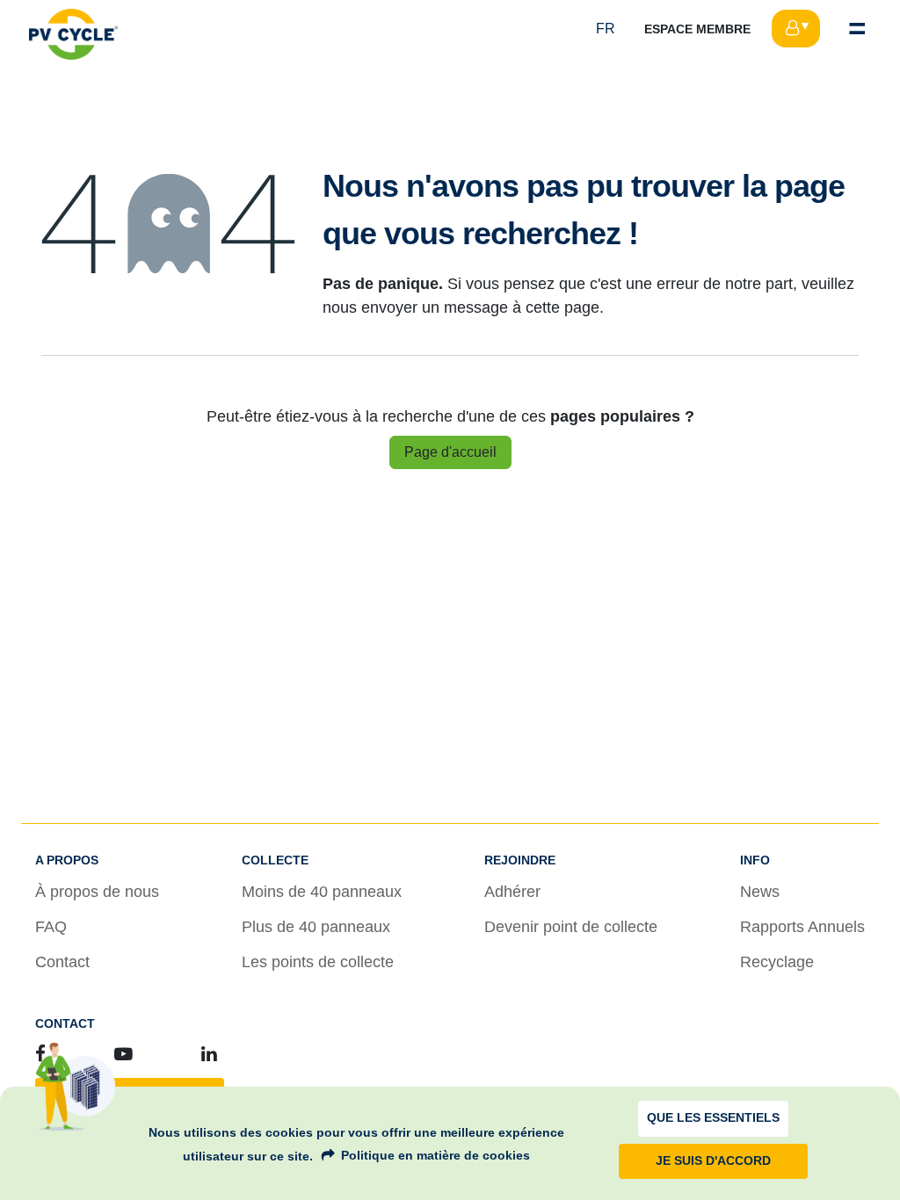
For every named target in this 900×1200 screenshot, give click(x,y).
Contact (62, 962)
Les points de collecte (318, 962)
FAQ (51, 927)
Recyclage (777, 962)
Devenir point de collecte (570, 927)
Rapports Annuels (802, 927)
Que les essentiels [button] (713, 1117)
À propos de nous (97, 891)
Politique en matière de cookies (435, 1155)
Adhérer (512, 891)
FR (605, 28)
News (760, 891)
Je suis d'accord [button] (713, 1160)
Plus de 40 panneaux (316, 927)
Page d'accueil (450, 452)
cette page (562, 307)
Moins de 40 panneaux (322, 891)
